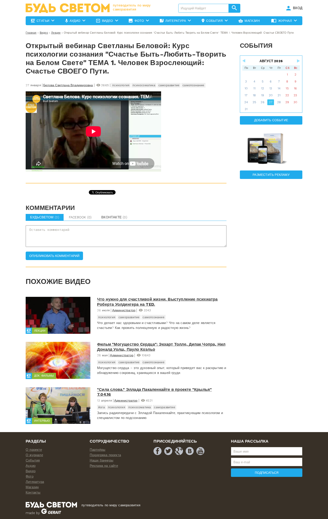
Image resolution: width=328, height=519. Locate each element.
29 (287, 102)
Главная (31, 32)
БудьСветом (44, 217)
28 (279, 102)
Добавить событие (271, 120)
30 (295, 102)
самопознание (193, 85)
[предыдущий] (244, 61)
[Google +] (179, 451)
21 (279, 95)
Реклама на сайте (104, 466)
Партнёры (98, 450)
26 (262, 102)
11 (254, 88)
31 (246, 109)
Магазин (32, 487)
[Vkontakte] (190, 451)
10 (246, 88)
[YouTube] (200, 451)
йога (101, 407)
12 (262, 88)
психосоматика (144, 85)
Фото (29, 476)
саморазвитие (168, 85)
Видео (44, 32)
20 (271, 95)
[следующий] (298, 61)
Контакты (33, 492)
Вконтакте (114, 217)
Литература (35, 482)
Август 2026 (271, 61)
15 (287, 88)
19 (262, 95)
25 (254, 102)
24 (246, 102)
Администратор (124, 310)
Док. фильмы (44, 375)
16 (295, 88)
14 (279, 88)
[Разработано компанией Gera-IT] (51, 513)
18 (254, 95)
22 (287, 95)
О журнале (34, 455)
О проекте (34, 450)
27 (270, 102)
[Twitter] (168, 451)
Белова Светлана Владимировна (68, 85)
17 (246, 95)
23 (295, 95)
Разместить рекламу (271, 174)
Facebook (80, 217)
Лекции (55, 32)
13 (270, 88)
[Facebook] (158, 451)
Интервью (42, 420)
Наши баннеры (101, 460)
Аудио (30, 466)
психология (120, 85)
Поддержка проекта (105, 455)
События (33, 460)
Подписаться (266, 472)
